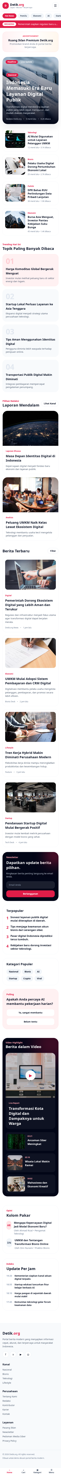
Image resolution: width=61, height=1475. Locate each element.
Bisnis (28, 971)
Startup (13, 978)
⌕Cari (23, 1471)
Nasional (13, 971)
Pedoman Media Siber (14, 1436)
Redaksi (7, 1400)
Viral (39, 978)
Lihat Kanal (50, 403)
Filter (53, 550)
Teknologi (8, 1378)
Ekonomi (37, 16)
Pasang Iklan (9, 1427)
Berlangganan (30, 893)
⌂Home (9, 1471)
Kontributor (9, 1405)
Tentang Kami (10, 1396)
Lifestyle (7, 1382)
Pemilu (23, 16)
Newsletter (8, 1432)
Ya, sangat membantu (30, 1012)
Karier (6, 1409)
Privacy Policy (9, 1440)
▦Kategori (37, 1471)
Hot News (9, 16)
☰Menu (51, 1471)
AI (49, 16)
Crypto (27, 978)
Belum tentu (30, 1021)
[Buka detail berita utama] (30, 90)
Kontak (6, 1413)
